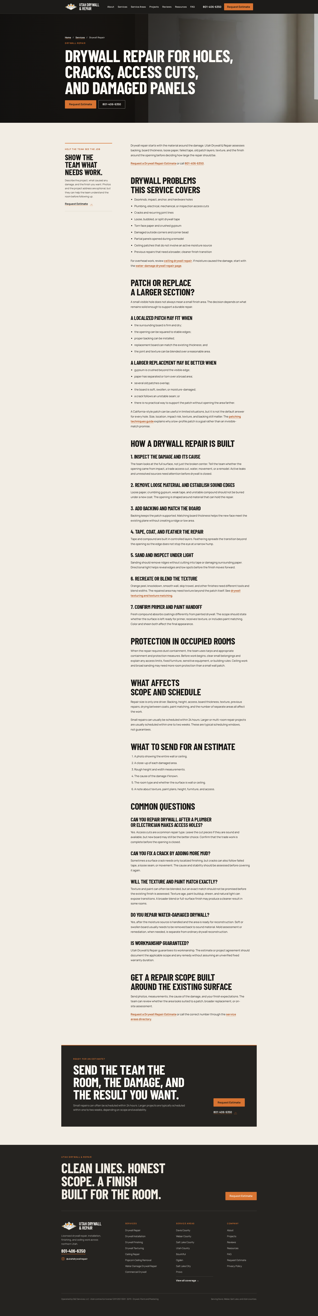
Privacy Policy (234, 1266)
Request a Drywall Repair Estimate (153, 163)
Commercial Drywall (135, 1271)
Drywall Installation (135, 1236)
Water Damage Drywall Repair (141, 1266)
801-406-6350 (212, 7)
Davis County (183, 1230)
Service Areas (138, 6)
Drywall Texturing (134, 1248)
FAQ (192, 6)
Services (122, 6)
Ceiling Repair (132, 1254)
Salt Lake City (183, 1266)
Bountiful (181, 1254)
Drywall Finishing (134, 1242)
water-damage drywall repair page (158, 266)
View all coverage (187, 1280)
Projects (154, 6)
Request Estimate (238, 7)
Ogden (179, 1260)
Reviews (166, 6)
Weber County (183, 1236)
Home (68, 37)
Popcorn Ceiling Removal (138, 1260)
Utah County (183, 1248)
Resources (181, 6)
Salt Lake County (185, 1242)
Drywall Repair (132, 1230)
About (110, 6)
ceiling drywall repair (178, 261)
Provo (179, 1271)
